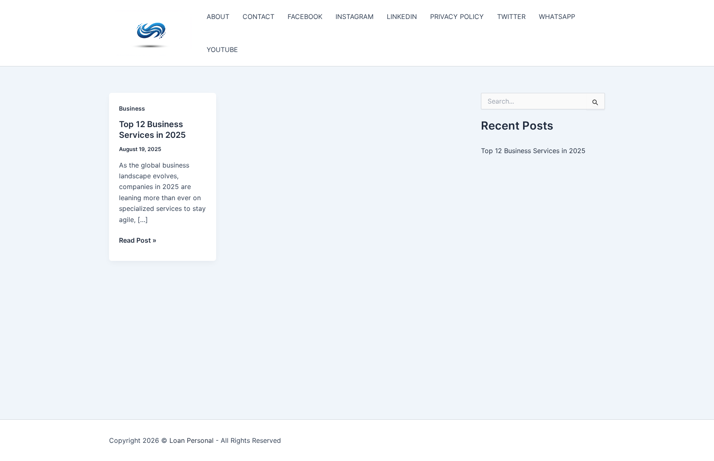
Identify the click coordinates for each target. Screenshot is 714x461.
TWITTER (511, 16)
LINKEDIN (402, 16)
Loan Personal (191, 440)
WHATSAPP (557, 16)
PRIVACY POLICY (457, 16)
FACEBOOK (305, 16)
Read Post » (138, 241)
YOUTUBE (222, 49)
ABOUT (218, 16)
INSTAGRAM (355, 16)
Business (132, 108)
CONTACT (258, 16)
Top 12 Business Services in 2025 (533, 151)
